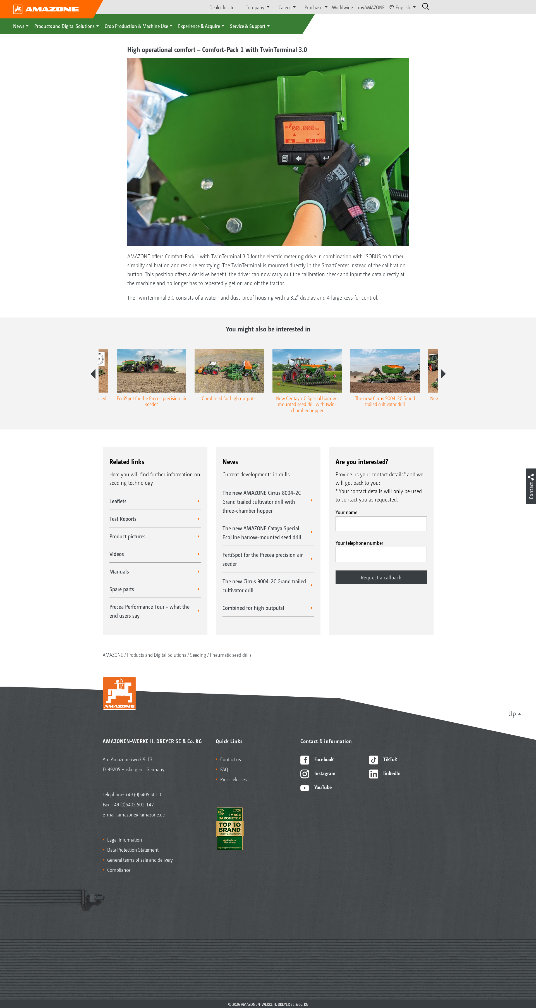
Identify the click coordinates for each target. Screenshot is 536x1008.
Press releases (233, 779)
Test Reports (123, 518)
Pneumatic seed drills (231, 654)
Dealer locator (222, 6)
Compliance (118, 869)
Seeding (198, 654)
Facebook (323, 758)
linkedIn (391, 772)
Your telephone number (359, 542)
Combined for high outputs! (253, 607)
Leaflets (117, 501)
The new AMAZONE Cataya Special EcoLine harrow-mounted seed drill (261, 532)
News (18, 25)
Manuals (119, 571)
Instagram (324, 772)
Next (443, 374)
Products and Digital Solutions (64, 25)
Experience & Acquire (199, 25)
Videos (116, 553)
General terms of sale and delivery (140, 859)
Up (512, 713)
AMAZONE (113, 654)
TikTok (389, 758)
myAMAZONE (371, 6)
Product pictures (127, 536)
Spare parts (121, 589)
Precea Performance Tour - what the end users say (149, 611)
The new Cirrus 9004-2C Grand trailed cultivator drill (264, 585)
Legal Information (124, 839)
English (403, 6)
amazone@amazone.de (141, 814)
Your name (346, 511)
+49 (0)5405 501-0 (143, 794)
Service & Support (247, 25)
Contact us (230, 758)
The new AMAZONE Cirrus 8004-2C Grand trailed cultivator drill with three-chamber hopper (261, 501)
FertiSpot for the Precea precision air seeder (262, 559)
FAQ (224, 768)
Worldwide (342, 6)
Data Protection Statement (133, 849)
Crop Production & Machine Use (136, 25)
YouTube (322, 786)
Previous (93, 374)
